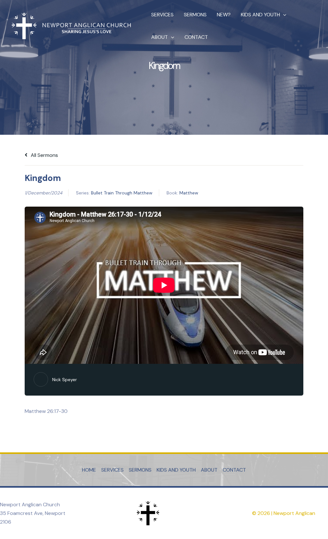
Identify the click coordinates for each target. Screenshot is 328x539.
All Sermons (43, 155)
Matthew (188, 193)
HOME (89, 469)
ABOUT (159, 37)
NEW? (224, 14)
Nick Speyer (64, 379)
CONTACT (196, 37)
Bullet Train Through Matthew (121, 193)
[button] (283, 15)
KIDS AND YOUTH (260, 14)
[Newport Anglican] (70, 25)
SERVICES (162, 14)
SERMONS (195, 14)
